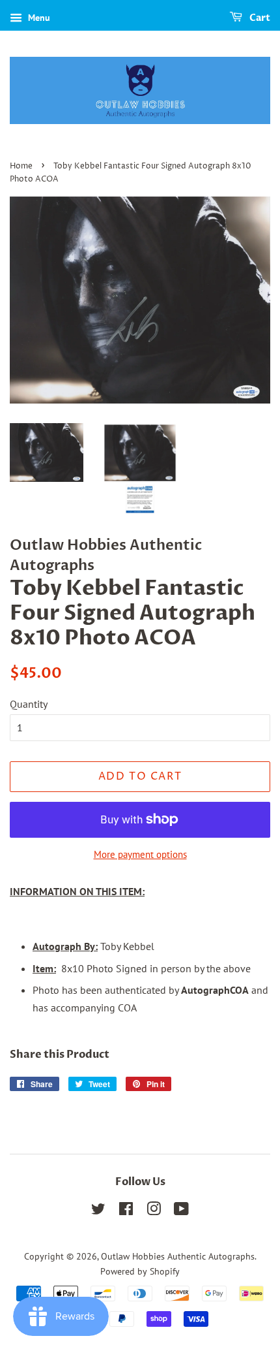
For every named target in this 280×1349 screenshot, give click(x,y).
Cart (258, 18)
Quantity (29, 703)
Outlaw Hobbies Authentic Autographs (178, 1256)
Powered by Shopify (140, 1271)
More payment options (140, 854)
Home (21, 166)
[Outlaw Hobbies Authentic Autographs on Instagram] (154, 1211)
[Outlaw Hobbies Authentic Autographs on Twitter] (98, 1211)
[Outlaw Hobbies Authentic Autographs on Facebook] (126, 1211)
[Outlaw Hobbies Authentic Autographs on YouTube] (181, 1211)
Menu (37, 18)
